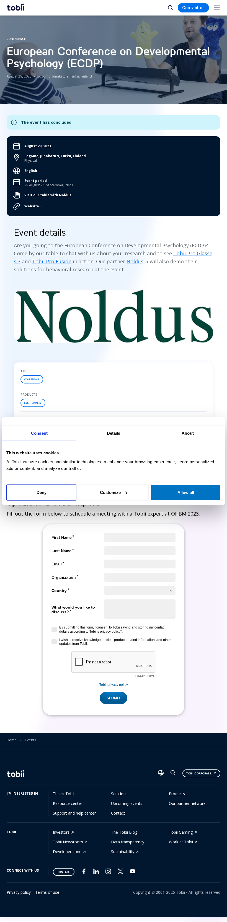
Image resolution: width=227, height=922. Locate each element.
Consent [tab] (39, 433)
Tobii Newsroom (68, 841)
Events (30, 739)
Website (31, 206)
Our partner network (187, 803)
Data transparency (127, 841)
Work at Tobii (181, 841)
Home (12, 739)
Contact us (193, 7)
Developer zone (67, 851)
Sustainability (122, 851)
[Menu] (216, 7)
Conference (31, 379)
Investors (61, 832)
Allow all (185, 492)
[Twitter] (120, 872)
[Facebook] (84, 872)
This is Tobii (63, 793)
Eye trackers (33, 402)
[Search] (173, 774)
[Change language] (161, 773)
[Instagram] (108, 872)
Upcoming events (126, 803)
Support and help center (74, 813)
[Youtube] (132, 872)
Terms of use (47, 892)
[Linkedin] (96, 872)
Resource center (67, 803)
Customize (110, 492)
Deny (42, 492)
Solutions (119, 793)
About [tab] (188, 433)
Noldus (135, 261)
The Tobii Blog (124, 832)
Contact (118, 813)
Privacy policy (19, 892)
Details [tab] (113, 433)
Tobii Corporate (198, 773)
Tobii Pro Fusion (51, 261)
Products (177, 793)
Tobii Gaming (181, 832)
